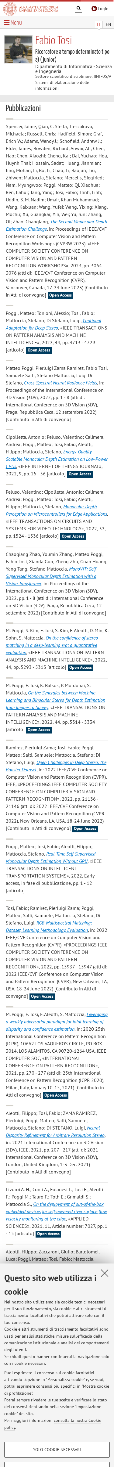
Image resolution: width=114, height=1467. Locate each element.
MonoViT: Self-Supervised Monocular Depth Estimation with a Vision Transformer (51, 576)
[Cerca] (78, 9)
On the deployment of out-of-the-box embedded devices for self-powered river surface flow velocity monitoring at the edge (56, 1211)
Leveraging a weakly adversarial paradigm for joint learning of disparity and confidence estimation (57, 1021)
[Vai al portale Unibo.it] (30, 9)
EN (108, 24)
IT (99, 24)
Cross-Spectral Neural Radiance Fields (60, 383)
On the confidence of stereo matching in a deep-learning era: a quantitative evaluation (52, 645)
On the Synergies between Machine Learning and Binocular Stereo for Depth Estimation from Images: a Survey (55, 700)
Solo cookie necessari (57, 1449)
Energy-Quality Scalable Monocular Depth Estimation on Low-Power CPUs (57, 459)
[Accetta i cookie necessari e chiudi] (104, 1273)
